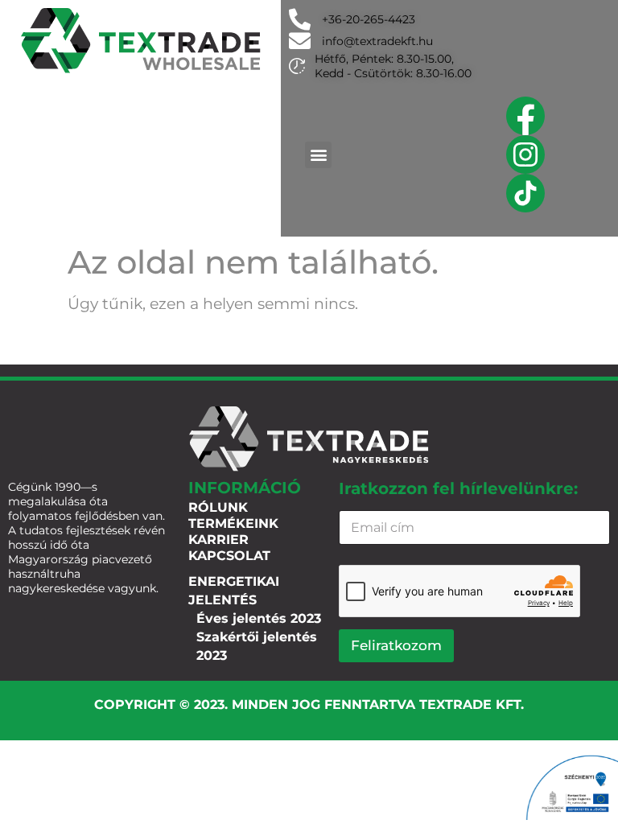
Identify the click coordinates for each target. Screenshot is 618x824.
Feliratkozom (396, 645)
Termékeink (233, 523)
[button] (318, 155)
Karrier (218, 539)
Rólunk (218, 507)
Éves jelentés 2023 (258, 618)
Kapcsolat (229, 555)
